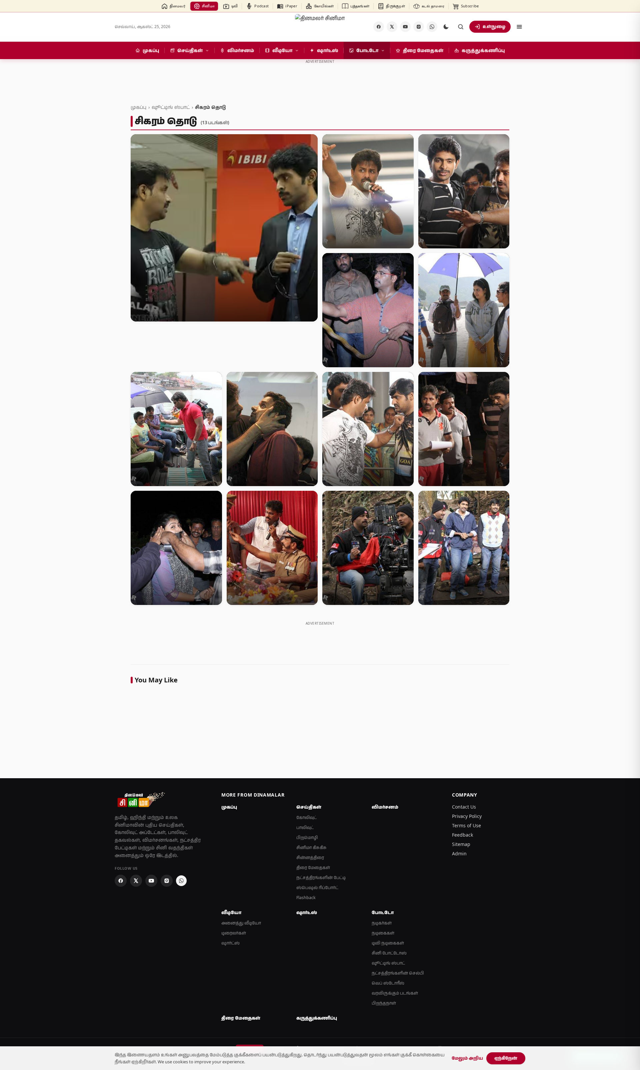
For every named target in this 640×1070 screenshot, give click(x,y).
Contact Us (464, 807)
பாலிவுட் (305, 827)
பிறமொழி (307, 837)
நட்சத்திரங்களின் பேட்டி (321, 877)
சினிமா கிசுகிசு (311, 847)
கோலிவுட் (306, 817)
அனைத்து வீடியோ (241, 923)
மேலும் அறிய (467, 1058)
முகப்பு (138, 107)
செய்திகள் (308, 807)
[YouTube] (405, 26)
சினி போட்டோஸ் (389, 953)
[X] (392, 26)
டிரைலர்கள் (233, 933)
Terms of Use (466, 825)
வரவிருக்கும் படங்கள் (395, 993)
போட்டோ (383, 912)
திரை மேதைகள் (313, 867)
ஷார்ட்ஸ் (230, 943)
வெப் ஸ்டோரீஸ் (388, 983)
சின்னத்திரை (310, 857)
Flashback (306, 897)
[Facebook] (378, 26)
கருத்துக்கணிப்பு (316, 1018)
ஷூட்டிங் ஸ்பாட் (171, 107)
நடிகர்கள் (382, 923)
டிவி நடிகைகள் (388, 943)
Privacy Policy (467, 816)
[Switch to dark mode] (446, 27)
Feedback (462, 835)
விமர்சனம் (385, 807)
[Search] (461, 27)
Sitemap (461, 844)
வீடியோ (231, 912)
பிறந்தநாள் (384, 1003)
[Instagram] (418, 26)
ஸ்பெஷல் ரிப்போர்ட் (317, 887)
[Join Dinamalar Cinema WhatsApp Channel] (432, 26)
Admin (459, 853)
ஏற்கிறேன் (505, 1058)
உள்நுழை (494, 26)
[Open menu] (519, 27)
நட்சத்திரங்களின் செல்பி (398, 973)
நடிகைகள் (383, 933)
